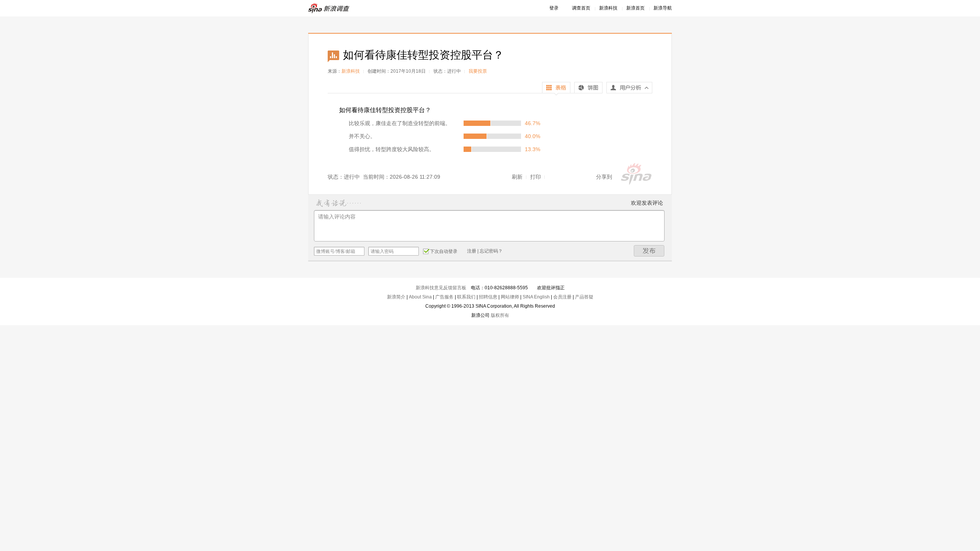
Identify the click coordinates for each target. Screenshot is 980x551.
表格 (556, 88)
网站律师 (510, 297)
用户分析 (629, 89)
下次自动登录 (443, 251)
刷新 (517, 177)
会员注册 (562, 297)
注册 (471, 251)
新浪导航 (662, 8)
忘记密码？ (491, 251)
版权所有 (500, 315)
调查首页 (581, 8)
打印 (535, 177)
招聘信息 (488, 297)
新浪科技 (608, 8)
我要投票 (478, 71)
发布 (649, 251)
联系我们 (466, 297)
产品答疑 (584, 297)
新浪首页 (635, 8)
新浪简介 (396, 297)
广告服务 (444, 297)
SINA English (536, 297)
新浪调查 (329, 8)
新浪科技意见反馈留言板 (441, 287)
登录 (554, 8)
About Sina (420, 297)
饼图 (588, 88)
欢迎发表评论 (647, 203)
